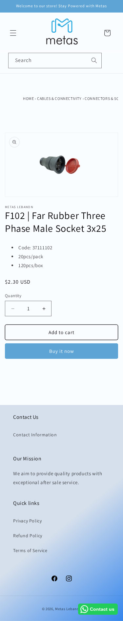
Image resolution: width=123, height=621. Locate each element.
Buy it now (61, 351)
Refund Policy (27, 536)
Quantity (13, 295)
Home (28, 98)
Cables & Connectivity (59, 98)
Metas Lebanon (68, 608)
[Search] (94, 60)
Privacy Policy (27, 521)
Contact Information (35, 435)
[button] (13, 33)
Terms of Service (30, 550)
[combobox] (55, 60)
